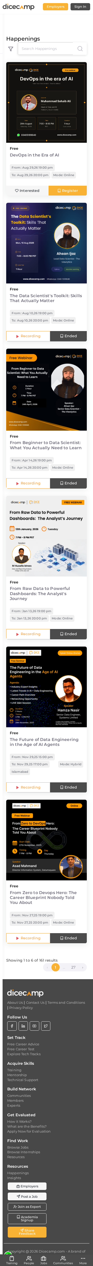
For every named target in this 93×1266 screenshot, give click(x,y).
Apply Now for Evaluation (29, 1131)
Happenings (18, 1173)
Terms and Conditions (66, 1002)
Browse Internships (23, 1152)
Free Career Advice (23, 1044)
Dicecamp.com (52, 1251)
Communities (19, 1095)
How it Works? (19, 1121)
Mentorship (17, 1075)
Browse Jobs (18, 1147)
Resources (16, 1157)
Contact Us (35, 1002)
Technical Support (22, 1080)
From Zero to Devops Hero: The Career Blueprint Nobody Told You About (43, 897)
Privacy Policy (21, 1008)
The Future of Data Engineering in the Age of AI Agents (44, 742)
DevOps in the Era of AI (34, 155)
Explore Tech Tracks (24, 1054)
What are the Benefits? (27, 1126)
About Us (15, 1002)
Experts (13, 1105)
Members (15, 1100)
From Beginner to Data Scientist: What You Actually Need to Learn (46, 445)
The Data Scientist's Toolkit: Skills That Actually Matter (46, 298)
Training (14, 1070)
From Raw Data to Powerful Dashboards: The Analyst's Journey (40, 593)
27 (73, 967)
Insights (14, 1178)
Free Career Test (20, 1049)
